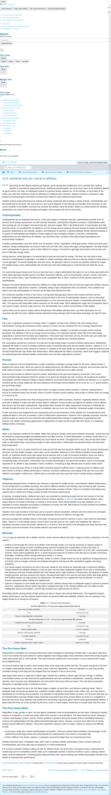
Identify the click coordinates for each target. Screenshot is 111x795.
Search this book (5, 36)
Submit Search (6, 43)
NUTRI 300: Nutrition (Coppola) (81, 172)
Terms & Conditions (90, 790)
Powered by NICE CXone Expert (33, 785)
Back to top (6, 770)
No (34, 777)
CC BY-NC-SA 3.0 (50, 763)
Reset (3, 58)
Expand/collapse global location (107, 171)
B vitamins (69, 499)
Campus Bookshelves (30, 172)
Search (6, 167)
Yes (25, 777)
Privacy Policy (78, 790)
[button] (7, 131)
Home (12, 172)
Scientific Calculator (11, 115)
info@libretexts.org (40, 792)
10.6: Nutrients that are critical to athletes (16, 763)
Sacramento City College (54, 172)
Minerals (6, 537)
